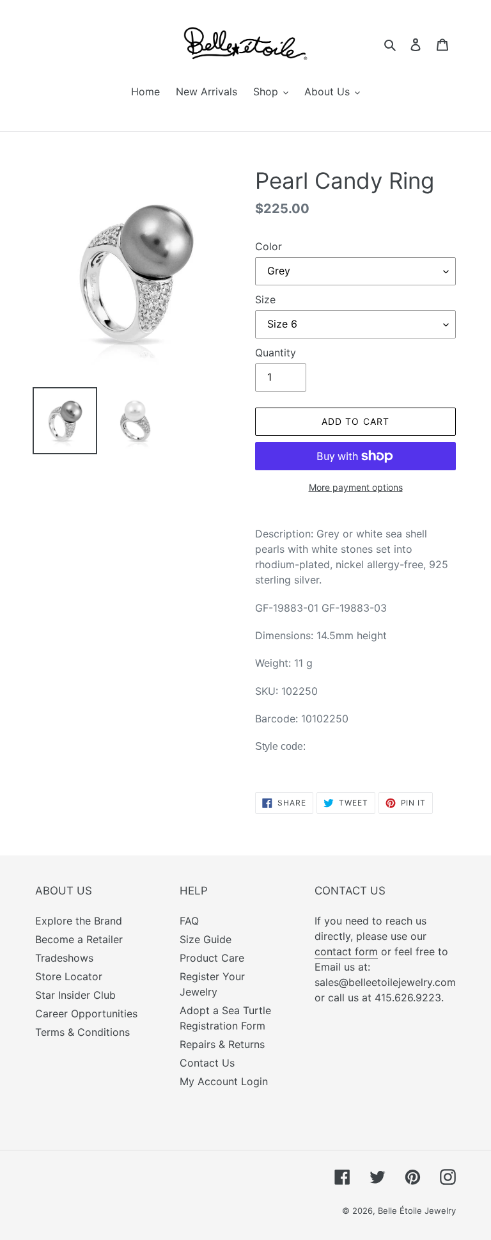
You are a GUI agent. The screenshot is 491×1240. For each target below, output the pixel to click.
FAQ (189, 920)
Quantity (275, 352)
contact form (346, 951)
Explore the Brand (78, 920)
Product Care (212, 957)
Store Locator (68, 976)
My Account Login (224, 1081)
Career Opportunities (86, 1013)
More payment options (356, 487)
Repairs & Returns (222, 1044)
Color (268, 246)
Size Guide (205, 939)
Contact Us (207, 1062)
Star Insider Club (75, 995)
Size (265, 299)
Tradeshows (64, 957)
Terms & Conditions (82, 1032)
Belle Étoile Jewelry (417, 1210)
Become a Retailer (79, 939)
